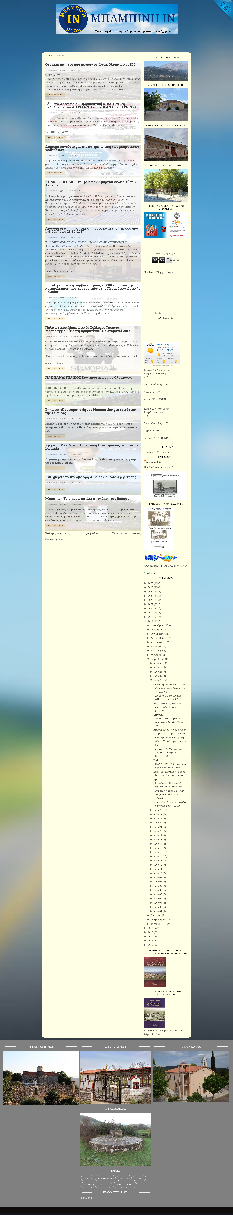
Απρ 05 (158, 894)
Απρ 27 (158, 675)
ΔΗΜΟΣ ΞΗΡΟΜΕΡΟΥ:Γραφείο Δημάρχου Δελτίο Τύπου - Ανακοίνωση (91, 183)
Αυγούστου (158, 642)
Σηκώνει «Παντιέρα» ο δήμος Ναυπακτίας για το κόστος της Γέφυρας (90, 411)
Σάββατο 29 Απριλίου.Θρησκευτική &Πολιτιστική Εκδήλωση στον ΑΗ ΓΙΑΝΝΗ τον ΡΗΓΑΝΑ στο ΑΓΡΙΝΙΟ (90, 105)
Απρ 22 (158, 822)
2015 (151, 932)
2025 (151, 587)
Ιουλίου (155, 646)
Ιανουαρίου (158, 923)
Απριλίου (156, 659)
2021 (151, 604)
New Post (149, 272)
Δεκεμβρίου (158, 625)
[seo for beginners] (54, 539)
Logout (171, 272)
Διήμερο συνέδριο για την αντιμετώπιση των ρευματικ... (168, 707)
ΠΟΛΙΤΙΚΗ (131, 1185)
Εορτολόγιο (159, 313)
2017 (151, 621)
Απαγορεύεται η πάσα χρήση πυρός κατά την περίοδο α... (170, 731)
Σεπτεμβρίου (158, 637)
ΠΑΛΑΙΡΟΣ (87, 1185)
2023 (151, 595)
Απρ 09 (158, 877)
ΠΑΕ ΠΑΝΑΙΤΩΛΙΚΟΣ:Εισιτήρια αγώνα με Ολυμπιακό (88, 377)
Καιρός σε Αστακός (155, 373)
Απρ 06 (158, 890)
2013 (151, 940)
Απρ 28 (158, 671)
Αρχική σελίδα (91, 533)
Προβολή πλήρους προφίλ (158, 466)
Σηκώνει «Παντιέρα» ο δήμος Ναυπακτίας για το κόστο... (170, 773)
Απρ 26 (158, 680)
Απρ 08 (158, 881)
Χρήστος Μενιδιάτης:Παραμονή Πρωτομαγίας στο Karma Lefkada (91, 447)
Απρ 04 (158, 898)
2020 (151, 608)
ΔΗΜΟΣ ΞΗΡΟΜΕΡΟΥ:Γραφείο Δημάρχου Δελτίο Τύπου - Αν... (169, 720)
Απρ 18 (158, 839)
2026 (151, 583)
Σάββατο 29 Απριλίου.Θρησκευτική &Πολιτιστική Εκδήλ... (167, 695)
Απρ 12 (158, 864)
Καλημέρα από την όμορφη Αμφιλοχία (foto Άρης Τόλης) (91, 477)
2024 (151, 591)
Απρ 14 (158, 856)
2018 (151, 616)
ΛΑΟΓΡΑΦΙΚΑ (124, 1178)
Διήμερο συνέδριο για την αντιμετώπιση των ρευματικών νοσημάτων (92, 148)
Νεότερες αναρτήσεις (57, 533)
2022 (151, 600)
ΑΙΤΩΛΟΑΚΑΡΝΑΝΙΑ (105, 1178)
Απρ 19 (158, 835)
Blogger (161, 272)
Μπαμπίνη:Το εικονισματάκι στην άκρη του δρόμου (87, 498)
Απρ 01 (158, 911)
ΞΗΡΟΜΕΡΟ (139, 1178)
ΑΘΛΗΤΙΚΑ (87, 1178)
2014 (151, 936)
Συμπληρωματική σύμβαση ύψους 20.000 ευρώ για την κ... (169, 741)
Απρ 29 (158, 667)
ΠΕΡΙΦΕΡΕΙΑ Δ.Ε (103, 1185)
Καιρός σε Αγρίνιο (154, 412)
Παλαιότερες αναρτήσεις (126, 533)
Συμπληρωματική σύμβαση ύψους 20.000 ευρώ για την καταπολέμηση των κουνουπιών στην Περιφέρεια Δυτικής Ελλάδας (92, 288)
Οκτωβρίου (157, 633)
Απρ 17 (158, 843)
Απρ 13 (158, 860)
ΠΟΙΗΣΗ (118, 1185)
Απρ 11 (158, 869)
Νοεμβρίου (157, 629)
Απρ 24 (158, 814)
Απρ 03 (158, 902)
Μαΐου (155, 654)
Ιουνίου (155, 650)
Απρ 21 (158, 826)
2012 (151, 944)
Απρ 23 (158, 818)
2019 (151, 612)
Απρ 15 (158, 852)
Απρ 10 (158, 873)
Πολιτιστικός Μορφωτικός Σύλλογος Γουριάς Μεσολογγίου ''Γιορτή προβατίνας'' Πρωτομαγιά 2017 (87, 329)
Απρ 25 (158, 810)
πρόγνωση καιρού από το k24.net (162, 365)
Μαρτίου (156, 915)
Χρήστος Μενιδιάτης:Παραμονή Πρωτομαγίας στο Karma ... (169, 783)
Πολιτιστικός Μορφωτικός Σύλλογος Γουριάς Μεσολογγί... (168, 752)
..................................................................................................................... (35, 1213)
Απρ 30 (158, 663)
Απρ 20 (158, 831)
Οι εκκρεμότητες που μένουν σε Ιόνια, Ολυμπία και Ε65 (90, 64)
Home (48, 55)
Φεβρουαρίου (159, 919)
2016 (151, 928)
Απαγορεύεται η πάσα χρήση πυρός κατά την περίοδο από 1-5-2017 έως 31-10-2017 (91, 230)
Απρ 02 (158, 907)
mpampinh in (153, 462)
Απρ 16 (158, 848)
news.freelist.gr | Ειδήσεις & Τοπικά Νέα (165, 565)
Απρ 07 (158, 885)
